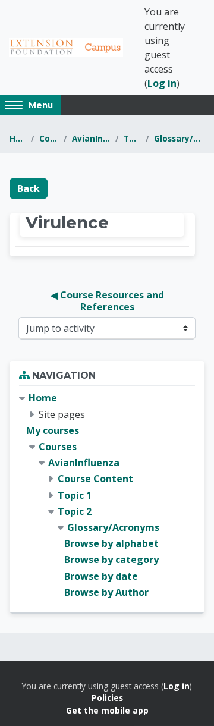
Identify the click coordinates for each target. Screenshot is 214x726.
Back (28, 188)
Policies (107, 697)
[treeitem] (107, 495)
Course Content (95, 478)
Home (18, 138)
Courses (49, 138)
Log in (162, 83)
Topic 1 (75, 495)
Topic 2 (132, 138)
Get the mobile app (107, 710)
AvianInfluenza (91, 138)
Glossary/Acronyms (179, 138)
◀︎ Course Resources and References (108, 300)
